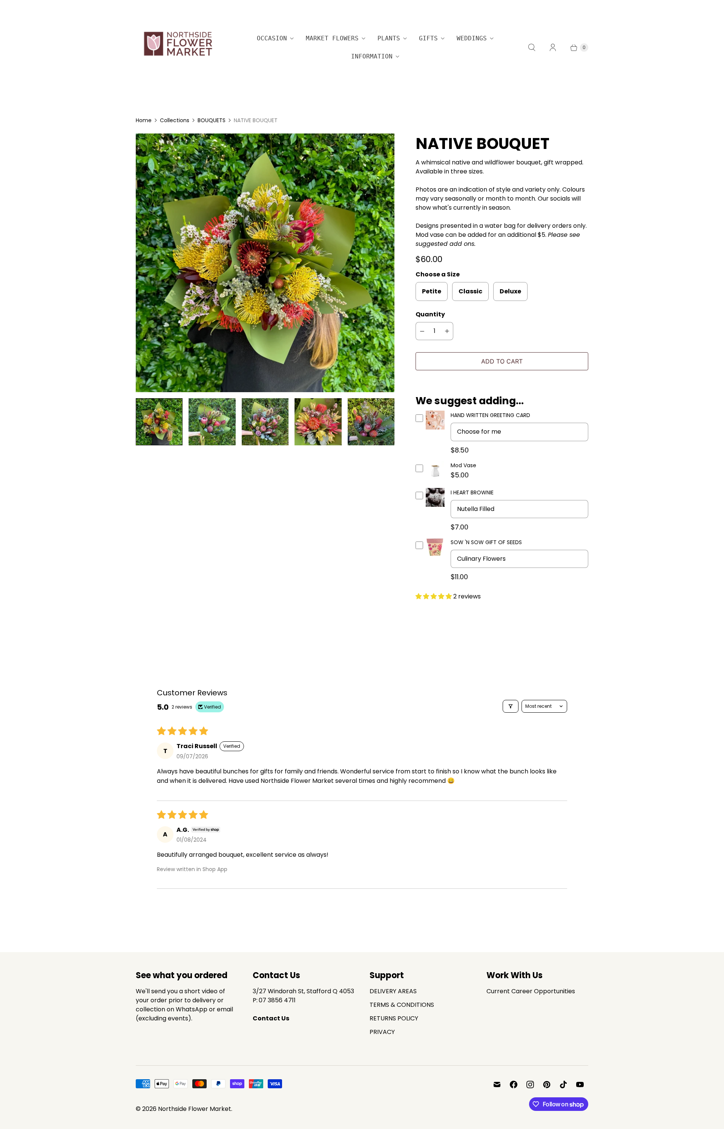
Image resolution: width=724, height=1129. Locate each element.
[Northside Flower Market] (177, 47)
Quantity (430, 314)
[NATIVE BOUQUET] (265, 262)
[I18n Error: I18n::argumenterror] (159, 421)
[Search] (531, 47)
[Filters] (510, 706)
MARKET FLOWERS (332, 38)
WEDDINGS (472, 38)
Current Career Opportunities (530, 991)
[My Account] (552, 47)
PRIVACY (382, 1032)
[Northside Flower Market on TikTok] (563, 1084)
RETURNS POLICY (394, 1018)
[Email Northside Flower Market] (497, 1084)
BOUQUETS (211, 120)
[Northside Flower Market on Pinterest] (546, 1084)
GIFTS (428, 38)
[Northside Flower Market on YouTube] (580, 1084)
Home (144, 120)
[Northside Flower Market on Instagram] (530, 1084)
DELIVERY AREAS (393, 991)
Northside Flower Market (194, 1108)
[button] (434, 596)
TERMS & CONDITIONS (402, 1004)
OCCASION (272, 38)
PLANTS (388, 38)
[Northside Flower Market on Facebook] (513, 1084)
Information (372, 56)
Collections (174, 120)
